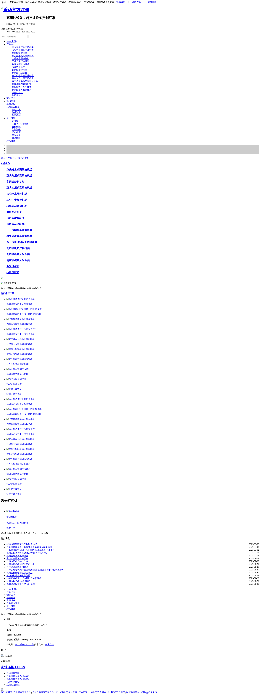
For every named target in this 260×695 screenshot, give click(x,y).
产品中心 (12, 158)
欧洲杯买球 (6, 692)
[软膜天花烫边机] (15, 389)
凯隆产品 (136, 2)
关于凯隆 (10, 606)
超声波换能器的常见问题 (18, 575)
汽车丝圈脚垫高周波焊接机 (19, 324)
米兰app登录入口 (149, 692)
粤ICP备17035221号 (24, 644)
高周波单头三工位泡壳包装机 (20, 334)
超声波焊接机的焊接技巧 (18, 581)
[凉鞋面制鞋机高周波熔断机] (20, 349)
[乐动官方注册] (15, 9)
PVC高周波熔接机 (15, 384)
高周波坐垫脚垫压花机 (17, 374)
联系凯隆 (120, 2)
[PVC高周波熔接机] (16, 379)
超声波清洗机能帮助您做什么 (20, 564)
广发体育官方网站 (97, 692)
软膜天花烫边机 (14, 394)
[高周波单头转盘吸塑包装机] (20, 299)
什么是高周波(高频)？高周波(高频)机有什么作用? (29, 550)
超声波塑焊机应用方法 (17, 567)
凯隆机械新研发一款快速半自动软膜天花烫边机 (29, 547)
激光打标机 (23, 158)
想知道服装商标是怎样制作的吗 (21, 544)
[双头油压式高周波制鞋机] (19, 359)
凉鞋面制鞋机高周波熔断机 (19, 354)
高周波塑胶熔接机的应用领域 (20, 584)
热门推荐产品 (7, 293)
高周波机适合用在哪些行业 (19, 573)
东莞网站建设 (13, 682)
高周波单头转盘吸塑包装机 (19, 304)
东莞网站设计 (13, 685)
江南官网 (83, 692)
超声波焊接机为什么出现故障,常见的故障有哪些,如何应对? (34, 570)
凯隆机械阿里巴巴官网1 (17, 676)
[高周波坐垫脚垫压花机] (18, 369)
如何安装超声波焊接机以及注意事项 (23, 578)
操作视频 (10, 101)
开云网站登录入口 (22, 692)
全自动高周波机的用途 (17, 558)
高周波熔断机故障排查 (17, 555)
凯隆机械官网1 (13, 673)
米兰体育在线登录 (68, 692)
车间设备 (10, 104)
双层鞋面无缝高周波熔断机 (19, 344)
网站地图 (152, 2)
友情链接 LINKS (13, 667)
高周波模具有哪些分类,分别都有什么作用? (26, 553)
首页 (3, 158)
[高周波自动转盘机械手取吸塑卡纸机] (24, 309)
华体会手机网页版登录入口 (45, 692)
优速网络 (49, 644)
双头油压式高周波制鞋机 (18, 364)
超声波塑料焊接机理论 (17, 561)
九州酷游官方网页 (116, 692)
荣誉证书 (10, 98)
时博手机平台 (132, 692)
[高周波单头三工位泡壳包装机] (21, 329)
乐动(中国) (11, 41)
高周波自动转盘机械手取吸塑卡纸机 (23, 314)
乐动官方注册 (13, 603)
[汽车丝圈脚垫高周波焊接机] (20, 319)
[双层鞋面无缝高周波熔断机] (20, 339)
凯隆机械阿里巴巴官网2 (17, 679)
